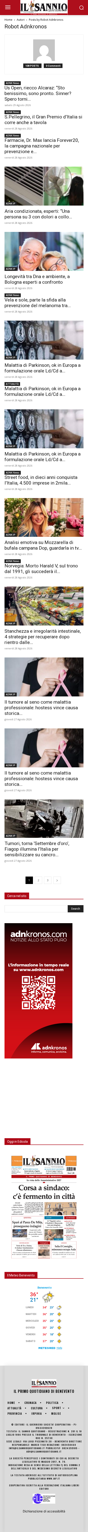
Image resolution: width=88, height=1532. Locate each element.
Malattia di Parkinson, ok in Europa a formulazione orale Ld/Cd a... (43, 368)
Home (8, 20)
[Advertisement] (38, 1095)
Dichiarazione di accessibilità (44, 1511)
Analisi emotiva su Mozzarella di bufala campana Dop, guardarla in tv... (43, 545)
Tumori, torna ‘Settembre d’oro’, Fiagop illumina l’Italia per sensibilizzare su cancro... (37, 849)
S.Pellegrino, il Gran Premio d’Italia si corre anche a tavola (43, 119)
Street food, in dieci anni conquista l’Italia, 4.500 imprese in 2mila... (41, 480)
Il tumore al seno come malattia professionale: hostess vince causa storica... (41, 707)
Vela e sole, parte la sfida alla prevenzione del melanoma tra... (38, 302)
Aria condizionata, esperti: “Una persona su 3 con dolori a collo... (38, 214)
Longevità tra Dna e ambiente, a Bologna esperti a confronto (37, 279)
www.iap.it (53, 1478)
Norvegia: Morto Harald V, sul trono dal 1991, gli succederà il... (41, 568)
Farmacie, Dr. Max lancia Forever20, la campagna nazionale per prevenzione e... (42, 146)
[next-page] (57, 880)
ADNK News (12, 83)
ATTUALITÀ (12, 383)
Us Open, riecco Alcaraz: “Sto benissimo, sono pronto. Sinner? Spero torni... (38, 93)
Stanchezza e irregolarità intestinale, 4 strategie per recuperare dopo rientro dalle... (43, 636)
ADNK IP (10, 203)
